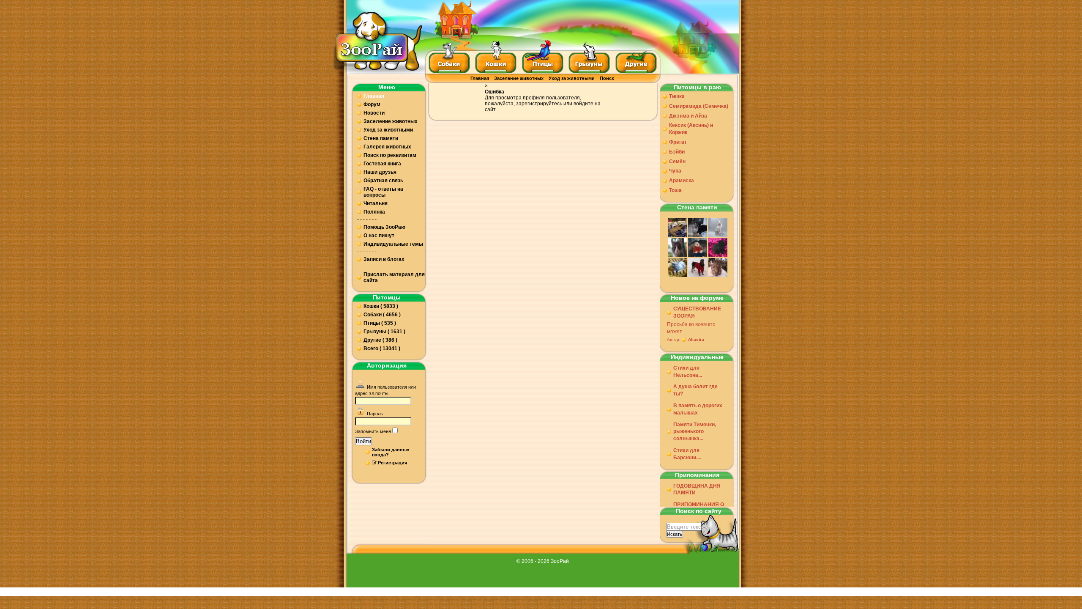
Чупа (675, 171)
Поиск (607, 78)
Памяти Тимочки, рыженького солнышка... (694, 432)
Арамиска (681, 181)
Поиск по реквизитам (389, 155)
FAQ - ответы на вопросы (383, 192)
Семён (677, 162)
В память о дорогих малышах (697, 409)
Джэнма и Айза (688, 116)
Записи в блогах (383, 259)
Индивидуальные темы (393, 244)
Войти (363, 441)
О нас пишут (378, 236)
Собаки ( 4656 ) (382, 315)
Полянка (374, 212)
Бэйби (677, 152)
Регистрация (392, 462)
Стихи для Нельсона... (687, 371)
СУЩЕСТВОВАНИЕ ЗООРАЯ (697, 312)
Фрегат (678, 142)
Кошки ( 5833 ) (380, 306)
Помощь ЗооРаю (384, 227)
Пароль (375, 413)
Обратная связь (383, 181)
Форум (371, 104)
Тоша (675, 190)
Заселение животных (519, 78)
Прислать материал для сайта (394, 277)
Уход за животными (572, 78)
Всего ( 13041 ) (381, 348)
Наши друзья (379, 172)
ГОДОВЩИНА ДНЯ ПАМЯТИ (697, 489)
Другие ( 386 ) (380, 340)
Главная (479, 78)
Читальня (375, 203)
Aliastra (696, 339)
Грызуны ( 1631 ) (384, 332)
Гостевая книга (382, 164)
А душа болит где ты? (695, 390)
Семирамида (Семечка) (698, 106)
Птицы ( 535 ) (379, 323)
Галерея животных (387, 147)
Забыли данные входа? (390, 452)
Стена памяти (380, 138)
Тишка (677, 96)
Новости (374, 113)
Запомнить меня (373, 431)
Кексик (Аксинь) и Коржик (691, 128)
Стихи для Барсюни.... (687, 454)
